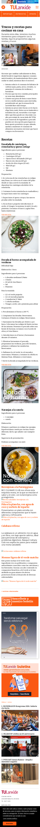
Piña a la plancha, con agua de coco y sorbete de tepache (17, 505)
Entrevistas (21, 14)
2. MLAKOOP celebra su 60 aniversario (17, 734)
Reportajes (7, 14)
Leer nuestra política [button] (10, 818)
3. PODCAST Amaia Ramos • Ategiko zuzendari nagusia (17, 761)
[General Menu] (3, 7)
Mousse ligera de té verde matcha (19, 557)
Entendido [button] (9, 823)
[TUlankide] (20, 7)
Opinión (32, 14)
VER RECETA (6, 215)
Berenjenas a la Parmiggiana (17, 487)
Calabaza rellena (10, 526)
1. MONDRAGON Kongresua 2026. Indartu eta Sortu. (19, 707)
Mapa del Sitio (6, 805)
